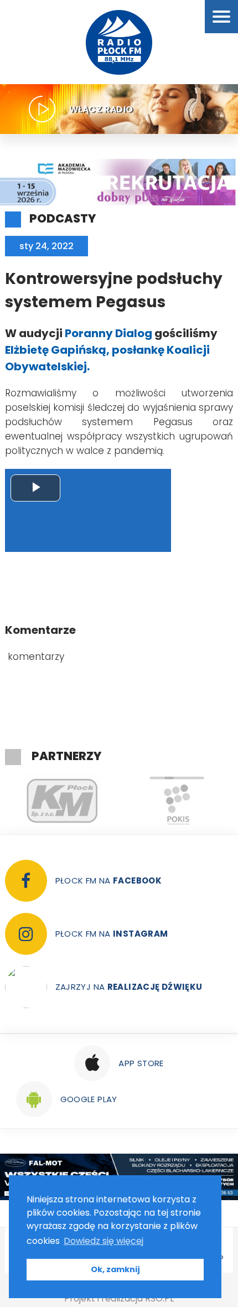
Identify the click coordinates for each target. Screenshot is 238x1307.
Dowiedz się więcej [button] (103, 1240)
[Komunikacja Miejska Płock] (62, 801)
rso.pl (159, 1298)
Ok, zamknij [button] (115, 1269)
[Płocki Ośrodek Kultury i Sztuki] (177, 801)
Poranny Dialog (107, 333)
